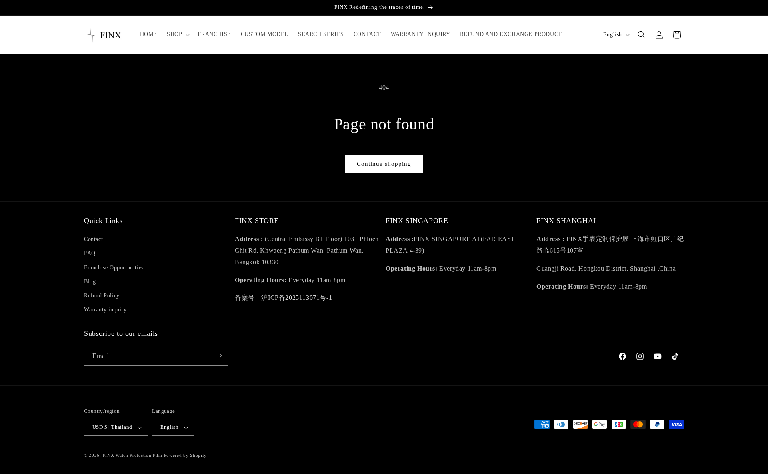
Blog (90, 282)
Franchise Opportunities (114, 268)
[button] (177, 34)
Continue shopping (384, 164)
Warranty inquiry (105, 310)
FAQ (90, 254)
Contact (93, 240)
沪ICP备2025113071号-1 (296, 298)
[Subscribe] (219, 355)
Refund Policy (102, 296)
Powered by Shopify (185, 455)
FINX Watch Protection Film (132, 455)
